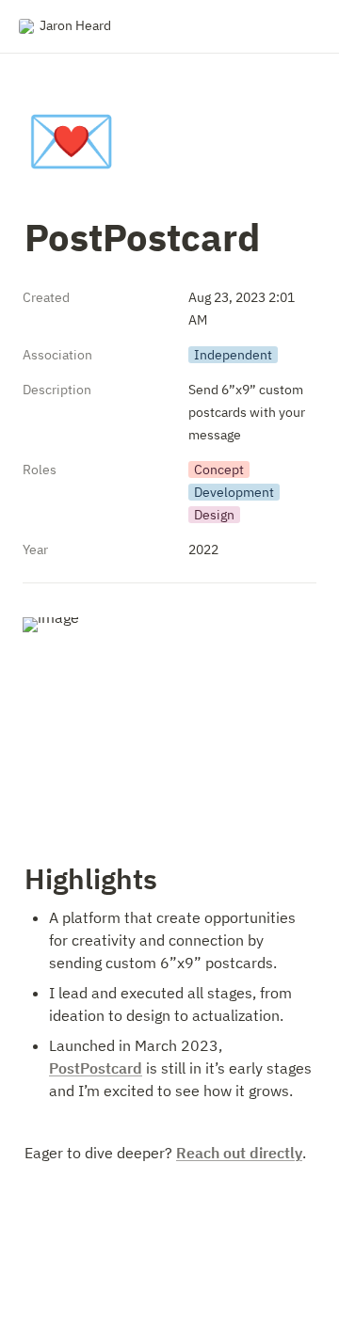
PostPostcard (95, 1068)
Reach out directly (239, 1152)
